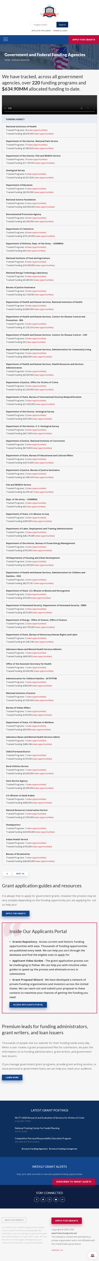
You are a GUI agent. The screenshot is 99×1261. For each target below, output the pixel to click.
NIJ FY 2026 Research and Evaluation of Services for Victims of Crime (49, 1117)
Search (62, 24)
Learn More (12, 1077)
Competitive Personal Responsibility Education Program (43, 1138)
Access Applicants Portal (28, 1005)
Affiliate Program (41, 31)
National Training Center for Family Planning (37, 1128)
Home (7, 60)
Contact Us (57, 1250)
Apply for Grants (83, 39)
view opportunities (37, 130)
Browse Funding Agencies (35, 1148)
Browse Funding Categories (63, 1148)
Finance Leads (60, 31)
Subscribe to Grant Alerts (73, 1181)
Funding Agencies (20, 60)
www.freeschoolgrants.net (64, 1233)
